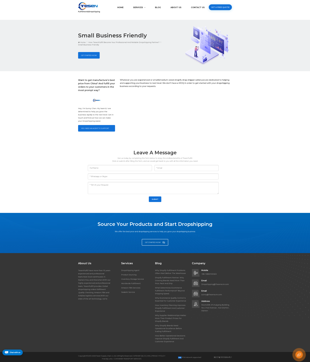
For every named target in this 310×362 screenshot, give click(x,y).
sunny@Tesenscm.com (211, 294)
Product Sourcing (128, 275)
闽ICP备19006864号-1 (223, 357)
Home (120, 7)
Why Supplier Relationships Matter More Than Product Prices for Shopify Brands (170, 318)
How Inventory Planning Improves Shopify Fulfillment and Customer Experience (170, 308)
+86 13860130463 (209, 274)
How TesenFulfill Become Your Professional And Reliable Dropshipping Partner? (123, 42)
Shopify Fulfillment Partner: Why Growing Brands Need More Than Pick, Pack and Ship (170, 281)
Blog (158, 7)
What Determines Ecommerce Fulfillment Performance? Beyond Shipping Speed (170, 291)
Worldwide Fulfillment (131, 283)
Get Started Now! (89, 55)
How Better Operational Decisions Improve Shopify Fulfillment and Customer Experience (170, 339)
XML (149, 356)
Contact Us (198, 7)
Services (138, 7)
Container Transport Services (127, 359)
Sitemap (137, 356)
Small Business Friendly (88, 45)
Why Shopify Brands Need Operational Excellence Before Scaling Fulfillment (168, 328)
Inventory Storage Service (132, 279)
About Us (175, 7)
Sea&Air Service (128, 292)
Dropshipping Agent (130, 270)
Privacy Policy (158, 356)
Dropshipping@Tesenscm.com (215, 284)
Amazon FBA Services (130, 288)
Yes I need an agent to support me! (95, 129)
